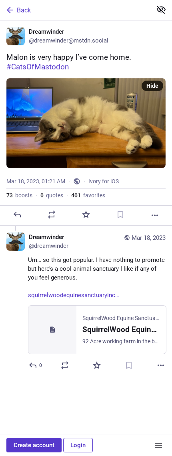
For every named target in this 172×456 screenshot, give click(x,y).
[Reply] (17, 214)
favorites (88, 195)
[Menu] (158, 445)
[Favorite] (86, 214)
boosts (19, 195)
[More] (155, 215)
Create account (34, 445)
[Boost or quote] (51, 214)
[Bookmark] (120, 214)
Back (24, 10)
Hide (152, 86)
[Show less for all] (161, 9)
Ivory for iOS (103, 181)
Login (78, 445)
